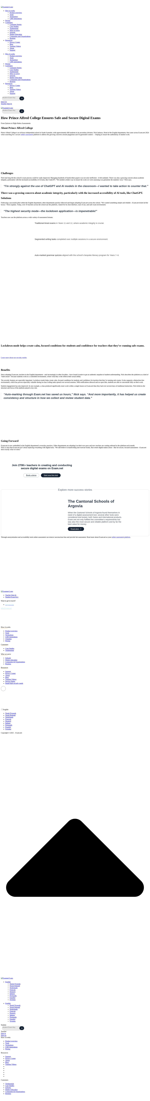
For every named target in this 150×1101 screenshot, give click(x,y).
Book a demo (31, 475)
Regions (12, 38)
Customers (9, 22)
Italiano (12, 994)
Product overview (16, 13)
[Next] (21, 98)
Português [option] (8, 725)
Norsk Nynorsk (15, 984)
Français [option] (8, 719)
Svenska (12, 1000)
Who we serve (15, 30)
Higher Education (16, 34)
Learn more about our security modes (14, 358)
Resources (8, 40)
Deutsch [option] (8, 721)
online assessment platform (121, 537)
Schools (12, 32)
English (8, 982)
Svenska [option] (8, 729)
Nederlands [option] (9, 717)
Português (13, 996)
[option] (77, 713)
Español (12, 998)
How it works (10, 11)
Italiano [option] (7, 723)
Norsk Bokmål (15, 986)
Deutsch (12, 992)
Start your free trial (51, 475)
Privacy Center (15, 42)
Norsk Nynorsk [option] (10, 713)
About (12, 48)
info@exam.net (6, 608)
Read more (69, 4)
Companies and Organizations (20, 36)
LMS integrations (16, 19)
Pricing (7, 21)
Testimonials (14, 28)
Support (12, 50)
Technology (14, 17)
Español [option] (8, 727)
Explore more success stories (75, 489)
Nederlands (14, 988)
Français (12, 990)
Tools (12, 15)
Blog (11, 44)
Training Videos (15, 46)
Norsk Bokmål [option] (10, 715)
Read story (75, 529)
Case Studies (14, 26)
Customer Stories (16, 24)
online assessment (27, 135)
